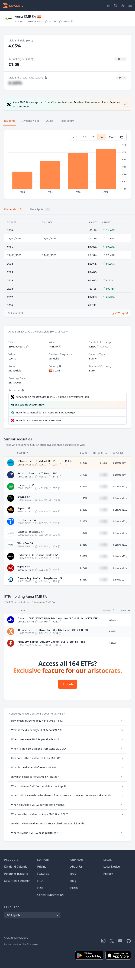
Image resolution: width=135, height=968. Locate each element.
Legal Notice (111, 867)
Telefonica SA (26, 519)
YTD (75, 137)
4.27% (83, 568)
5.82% (83, 533)
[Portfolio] (123, 5)
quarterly (119, 462)
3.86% (83, 509)
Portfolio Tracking (16, 874)
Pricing (42, 867)
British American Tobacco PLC (37, 473)
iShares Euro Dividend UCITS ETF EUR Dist (45, 460)
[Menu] (130, 5)
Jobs (73, 874)
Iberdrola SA (25, 484)
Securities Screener (17, 881)
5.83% (83, 544)
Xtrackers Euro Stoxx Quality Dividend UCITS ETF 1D (52, 629)
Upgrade (67, 684)
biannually (120, 486)
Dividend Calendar (16, 867)
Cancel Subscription (50, 895)
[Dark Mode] (115, 5)
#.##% (15, 83)
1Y (84, 137)
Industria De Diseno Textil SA (37, 554)
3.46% (83, 486)
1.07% (111, 643)
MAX (111, 137)
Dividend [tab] (9, 120)
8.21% (83, 521)
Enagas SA (23, 496)
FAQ (40, 881)
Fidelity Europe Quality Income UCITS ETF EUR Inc (51, 641)
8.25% (103, 462)
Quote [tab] (49, 120)
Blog (73, 881)
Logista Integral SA (30, 531)
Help (40, 888)
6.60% (83, 579)
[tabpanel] (67, 164)
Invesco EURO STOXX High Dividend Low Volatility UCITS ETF (57, 618)
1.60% (111, 619)
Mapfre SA (23, 566)
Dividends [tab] (12, 209)
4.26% (83, 462)
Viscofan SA (25, 543)
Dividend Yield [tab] (30, 120)
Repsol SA (23, 508)
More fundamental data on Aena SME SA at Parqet (45, 412)
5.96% (83, 498)
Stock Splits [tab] (39, 209)
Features (43, 874)
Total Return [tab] (67, 120)
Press (74, 888)
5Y (101, 137)
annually (118, 579)
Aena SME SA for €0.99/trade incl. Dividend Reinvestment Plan (52, 396)
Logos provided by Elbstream (21, 944)
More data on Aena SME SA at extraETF (38, 420)
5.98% (83, 474)
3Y (93, 137)
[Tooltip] (60, 366)
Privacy (108, 874)
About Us (76, 867)
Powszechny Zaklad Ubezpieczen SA (39, 578)
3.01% (83, 556)
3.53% (111, 631)
